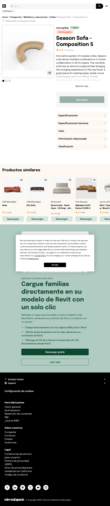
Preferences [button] (33, 259)
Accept (55, 265)
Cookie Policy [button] (40, 256)
